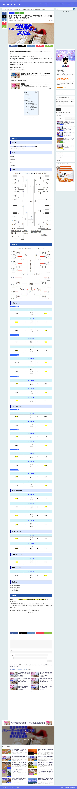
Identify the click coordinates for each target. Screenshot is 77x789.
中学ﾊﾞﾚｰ (21, 13)
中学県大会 (17, 13)
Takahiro (51, 20)
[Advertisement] (31, 126)
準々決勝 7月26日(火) (32, 104)
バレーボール (11, 13)
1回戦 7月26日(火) (31, 101)
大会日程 (29, 95)
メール (12, 655)
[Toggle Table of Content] (36, 92)
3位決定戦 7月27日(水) (32, 107)
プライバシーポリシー (6, 787)
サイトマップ (17, 787)
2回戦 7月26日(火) (31, 103)
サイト (11, 658)
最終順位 (29, 110)
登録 (59, 109)
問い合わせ (12, 787)
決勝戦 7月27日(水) (32, 109)
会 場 (29, 97)
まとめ (26, 112)
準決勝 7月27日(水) (32, 106)
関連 (28, 113)
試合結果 (27, 100)
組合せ (29, 98)
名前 (11, 650)
